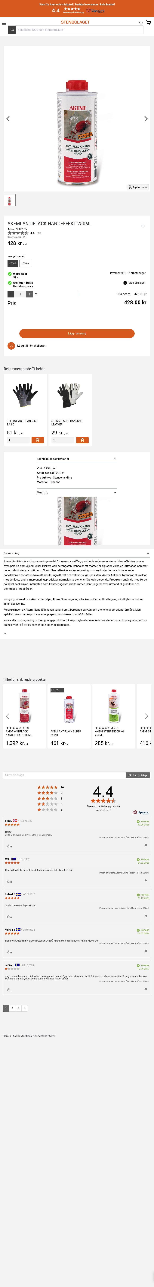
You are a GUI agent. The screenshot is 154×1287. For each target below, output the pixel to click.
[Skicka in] (12, 30)
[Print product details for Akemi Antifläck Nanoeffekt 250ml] (143, 225)
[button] (77, 10)
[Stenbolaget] (75, 22)
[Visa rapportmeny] (145, 845)
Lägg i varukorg (77, 333)
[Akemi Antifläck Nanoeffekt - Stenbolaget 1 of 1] (9, 200)
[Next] (145, 119)
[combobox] (75, 29)
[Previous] (8, 119)
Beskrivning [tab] (77, 553)
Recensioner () (17, 237)
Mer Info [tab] (77, 492)
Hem (6, 1036)
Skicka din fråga (137, 775)
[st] (18, 440)
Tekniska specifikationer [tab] (77, 459)
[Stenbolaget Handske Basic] (25, 395)
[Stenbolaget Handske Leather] (70, 395)
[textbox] (64, 775)
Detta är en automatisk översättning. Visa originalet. (28, 835)
